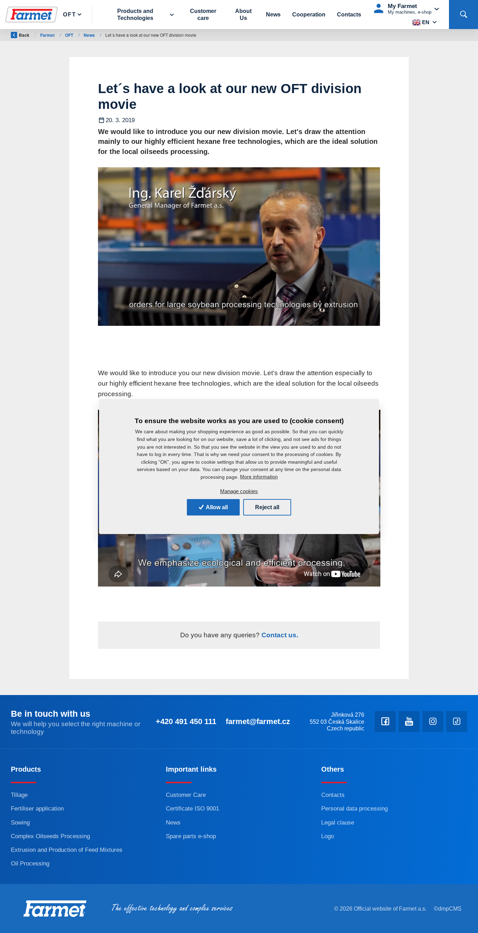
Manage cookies (239, 491)
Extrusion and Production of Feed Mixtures (66, 850)
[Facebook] (385, 721)
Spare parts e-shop (191, 836)
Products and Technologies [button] (135, 14)
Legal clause (337, 822)
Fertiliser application (37, 808)
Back (24, 35)
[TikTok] (456, 721)
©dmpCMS (448, 909)
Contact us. (279, 635)
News (273, 14)
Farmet (48, 35)
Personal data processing (354, 808)
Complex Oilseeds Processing (50, 836)
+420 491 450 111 (186, 721)
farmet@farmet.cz (258, 721)
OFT (69, 14)
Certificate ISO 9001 (192, 808)
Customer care (203, 14)
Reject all (267, 507)
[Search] (463, 14)
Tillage (19, 795)
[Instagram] (432, 721)
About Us (243, 14)
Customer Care (186, 795)
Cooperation (308, 14)
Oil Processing (30, 863)
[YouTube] (409, 721)
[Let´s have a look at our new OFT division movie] (239, 246)
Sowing (20, 822)
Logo (327, 836)
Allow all (216, 507)
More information (259, 476)
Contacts (349, 14)
